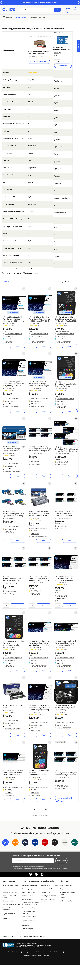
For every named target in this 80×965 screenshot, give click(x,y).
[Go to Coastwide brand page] (15, 843)
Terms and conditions (30, 866)
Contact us (6, 918)
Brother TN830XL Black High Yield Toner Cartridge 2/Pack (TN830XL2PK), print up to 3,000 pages (40, 514)
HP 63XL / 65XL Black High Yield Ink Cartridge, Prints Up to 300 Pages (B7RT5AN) (66, 708)
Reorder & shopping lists (49, 885)
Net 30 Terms (26, 899)
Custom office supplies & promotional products (30, 903)
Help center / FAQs (9, 901)
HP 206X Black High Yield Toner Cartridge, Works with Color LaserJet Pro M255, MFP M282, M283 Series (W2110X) (65, 643)
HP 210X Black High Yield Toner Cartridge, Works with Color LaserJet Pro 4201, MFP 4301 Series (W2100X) (13, 773)
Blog (61, 889)
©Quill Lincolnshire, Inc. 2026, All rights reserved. (30, 945)
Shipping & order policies (11, 904)
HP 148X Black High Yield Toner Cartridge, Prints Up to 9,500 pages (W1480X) (39, 319)
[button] (79, 2)
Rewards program (28, 889)
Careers (62, 897)
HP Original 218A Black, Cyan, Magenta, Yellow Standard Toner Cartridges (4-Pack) (40, 578)
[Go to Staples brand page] (45, 843)
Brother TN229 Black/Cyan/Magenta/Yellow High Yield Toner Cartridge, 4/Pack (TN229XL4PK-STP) (14, 514)
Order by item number (48, 896)
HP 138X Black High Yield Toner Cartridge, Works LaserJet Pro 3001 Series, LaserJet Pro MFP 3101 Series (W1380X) (39, 643)
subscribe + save (27, 896)
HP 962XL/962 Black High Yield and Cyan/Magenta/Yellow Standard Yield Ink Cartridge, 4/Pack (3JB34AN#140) (13, 643)
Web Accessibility (66, 901)
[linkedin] (36, 874)
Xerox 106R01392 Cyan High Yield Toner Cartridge (38, 52)
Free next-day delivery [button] (13, 471)
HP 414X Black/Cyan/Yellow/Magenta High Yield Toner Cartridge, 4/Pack (66, 449)
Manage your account (10, 892)
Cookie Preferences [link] (55, 952)
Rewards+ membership (30, 885)
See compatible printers (13, 333)
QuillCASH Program (28, 892)
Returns (5, 889)
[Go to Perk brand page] (35, 843)
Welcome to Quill (66, 885)
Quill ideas (25, 925)
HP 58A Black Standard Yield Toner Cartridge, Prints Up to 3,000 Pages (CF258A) (12, 319)
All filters (7, 281)
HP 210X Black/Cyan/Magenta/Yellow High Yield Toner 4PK (14, 579)
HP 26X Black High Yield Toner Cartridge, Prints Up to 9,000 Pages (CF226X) (39, 708)
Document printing (28, 908)
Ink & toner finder (47, 889)
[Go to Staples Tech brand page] (55, 843)
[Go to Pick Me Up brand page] (25, 843)
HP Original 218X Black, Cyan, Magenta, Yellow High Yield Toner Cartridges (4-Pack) (40, 449)
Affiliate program (27, 928)
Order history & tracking (10, 885)
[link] (23, 288)
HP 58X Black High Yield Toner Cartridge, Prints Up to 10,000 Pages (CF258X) (13, 384)
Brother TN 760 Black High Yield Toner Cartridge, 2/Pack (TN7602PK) (14, 449)
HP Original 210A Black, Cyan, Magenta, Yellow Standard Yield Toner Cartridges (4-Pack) (64, 514)
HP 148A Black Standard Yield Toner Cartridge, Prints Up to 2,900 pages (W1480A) (39, 384)
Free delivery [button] (9, 341)
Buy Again (42, 17)
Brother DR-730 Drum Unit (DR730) (13, 707)
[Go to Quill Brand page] (5, 843)
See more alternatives (39, 62)
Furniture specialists (29, 916)
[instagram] (30, 874)
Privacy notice (28, 952)
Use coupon (61, 860)
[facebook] (42, 874)
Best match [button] (70, 282)
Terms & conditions (13, 952)
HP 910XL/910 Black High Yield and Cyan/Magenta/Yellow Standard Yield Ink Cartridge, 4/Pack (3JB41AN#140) (39, 773)
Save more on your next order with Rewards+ (40, 2)
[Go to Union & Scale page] (65, 843)
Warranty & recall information (8, 908)
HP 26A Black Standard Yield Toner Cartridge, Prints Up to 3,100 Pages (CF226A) (64, 578)
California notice (41, 952)
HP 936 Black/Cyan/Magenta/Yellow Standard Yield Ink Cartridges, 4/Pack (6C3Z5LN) (66, 384)
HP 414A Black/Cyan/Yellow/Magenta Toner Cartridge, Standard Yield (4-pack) (66, 773)
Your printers (45, 892)
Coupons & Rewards (20, 17)
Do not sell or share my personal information (36, 955)
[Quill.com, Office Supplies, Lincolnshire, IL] (8, 945)
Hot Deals (33, 17)
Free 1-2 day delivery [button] (38, 341)
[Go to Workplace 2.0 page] (75, 843)
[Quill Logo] (9, 10)
